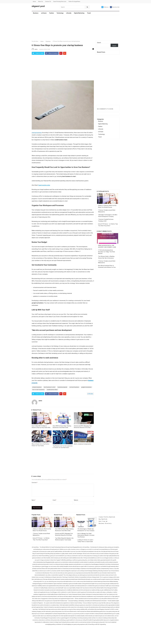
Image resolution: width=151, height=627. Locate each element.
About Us (40, 1)
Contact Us (48, 1)
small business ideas (52, 389)
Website (76, 500)
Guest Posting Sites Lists (59, 1)
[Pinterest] (60, 53)
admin (36, 49)
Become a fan (115, 7)
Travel (89, 13)
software (44, 13)
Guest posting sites (44, 185)
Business (35, 13)
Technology (60, 13)
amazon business (36, 387)
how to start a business (38, 389)
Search (99, 42)
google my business (86, 387)
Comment (35, 482)
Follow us (106, 7)
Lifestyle (68, 13)
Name (33, 500)
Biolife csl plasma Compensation (82, 444)
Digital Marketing (79, 13)
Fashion (51, 13)
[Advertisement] (75, 28)
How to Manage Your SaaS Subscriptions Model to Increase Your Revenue (85, 535)
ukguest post (38, 6)
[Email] (64, 53)
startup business (37, 132)
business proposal (62, 387)
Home (34, 1)
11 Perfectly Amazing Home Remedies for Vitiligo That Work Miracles (106, 251)
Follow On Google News (74, 1)
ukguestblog (103, 624)
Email (54, 500)
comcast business (74, 387)
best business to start (49, 387)
